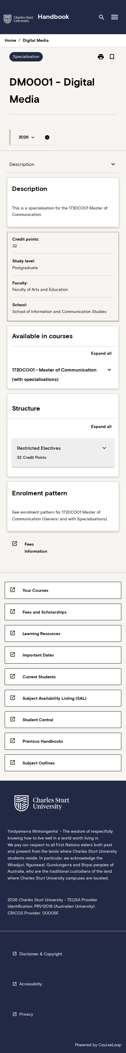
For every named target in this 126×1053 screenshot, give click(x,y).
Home (10, 40)
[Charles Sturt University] (18, 20)
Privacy (26, 1014)
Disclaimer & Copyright (40, 954)
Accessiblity (30, 984)
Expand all (101, 353)
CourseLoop (109, 1044)
